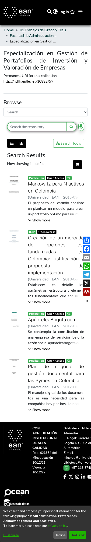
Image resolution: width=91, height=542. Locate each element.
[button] (39, 220)
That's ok (77, 535)
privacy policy (57, 526)
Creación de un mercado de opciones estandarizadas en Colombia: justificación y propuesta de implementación (56, 252)
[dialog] (45, 524)
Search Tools (70, 143)
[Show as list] (12, 143)
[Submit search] (49, 11)
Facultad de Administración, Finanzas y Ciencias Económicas (33, 35)
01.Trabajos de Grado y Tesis (43, 30)
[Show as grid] (21, 143)
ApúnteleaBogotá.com (50, 312)
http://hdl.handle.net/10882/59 (28, 81)
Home (9, 30)
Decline (60, 535)
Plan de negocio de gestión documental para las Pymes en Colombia (56, 366)
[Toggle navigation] (80, 11)
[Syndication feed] (77, 164)
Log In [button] (64, 11)
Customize (11, 535)
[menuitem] (55, 11)
